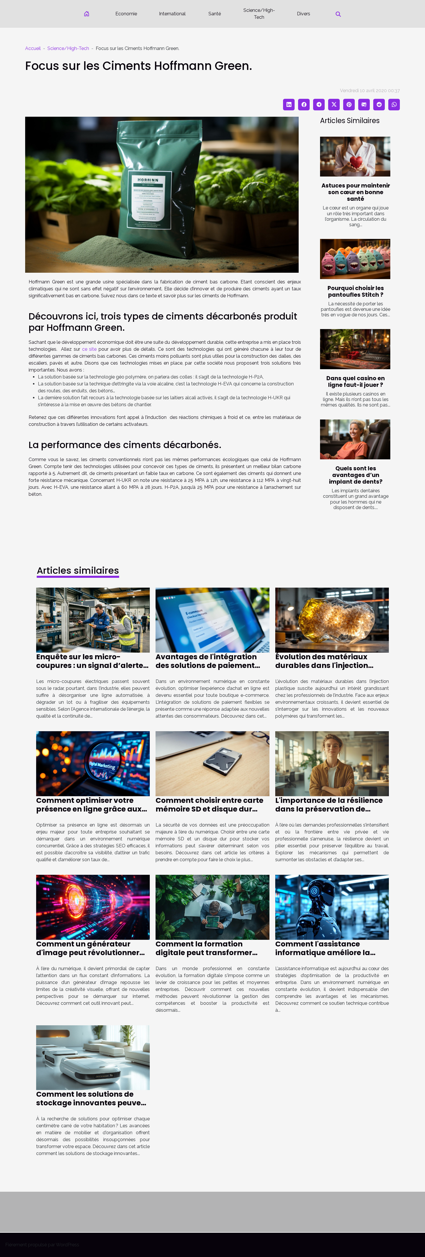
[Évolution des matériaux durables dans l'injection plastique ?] (332, 620)
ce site (89, 349)
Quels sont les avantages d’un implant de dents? (355, 475)
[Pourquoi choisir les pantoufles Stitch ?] (355, 259)
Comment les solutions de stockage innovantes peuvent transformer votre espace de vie (92, 1107)
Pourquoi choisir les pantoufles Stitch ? (356, 291)
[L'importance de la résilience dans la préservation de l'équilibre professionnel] (332, 763)
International (172, 13)
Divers (303, 13)
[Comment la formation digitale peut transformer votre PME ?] (212, 906)
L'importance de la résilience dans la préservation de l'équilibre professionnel (329, 809)
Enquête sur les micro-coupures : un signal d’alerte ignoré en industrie (89, 665)
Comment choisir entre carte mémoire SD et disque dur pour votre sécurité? (209, 809)
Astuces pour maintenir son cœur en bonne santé (355, 192)
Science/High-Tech (259, 14)
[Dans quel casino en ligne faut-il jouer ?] (355, 349)
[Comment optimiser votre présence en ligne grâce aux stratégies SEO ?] (93, 763)
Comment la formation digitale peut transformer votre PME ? (204, 952)
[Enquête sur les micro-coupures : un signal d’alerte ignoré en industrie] (93, 620)
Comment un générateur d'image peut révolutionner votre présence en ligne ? (87, 952)
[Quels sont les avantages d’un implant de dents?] (355, 439)
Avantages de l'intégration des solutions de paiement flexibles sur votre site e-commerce (206, 670)
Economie (126, 13)
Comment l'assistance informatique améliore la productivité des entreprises (328, 952)
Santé (214, 13)
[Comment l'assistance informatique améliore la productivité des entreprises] (332, 906)
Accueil (33, 48)
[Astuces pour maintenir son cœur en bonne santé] (355, 157)
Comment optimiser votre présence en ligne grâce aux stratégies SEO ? (89, 809)
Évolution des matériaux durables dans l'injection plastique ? (321, 665)
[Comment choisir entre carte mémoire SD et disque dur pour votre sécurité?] (212, 763)
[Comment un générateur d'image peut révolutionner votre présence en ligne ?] (93, 906)
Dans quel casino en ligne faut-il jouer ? (355, 381)
